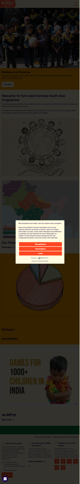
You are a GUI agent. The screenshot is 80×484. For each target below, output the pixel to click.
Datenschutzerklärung (43, 261)
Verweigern (40, 249)
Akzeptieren (40, 244)
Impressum (34, 261)
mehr (40, 253)
